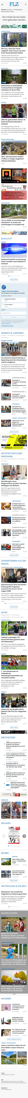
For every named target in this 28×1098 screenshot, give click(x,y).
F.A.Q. (2, 1089)
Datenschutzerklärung (5, 323)
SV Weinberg (15, 615)
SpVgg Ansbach (5, 615)
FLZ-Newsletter (17, 10)
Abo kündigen (20, 1081)
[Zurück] (4, 836)
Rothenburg (4, 338)
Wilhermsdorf (16, 541)
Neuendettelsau (5, 620)
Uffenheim (21, 459)
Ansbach (3, 102)
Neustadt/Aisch (5, 31)
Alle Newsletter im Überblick (7, 325)
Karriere (13, 1074)
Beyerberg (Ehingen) (6, 340)
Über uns (9, 1074)
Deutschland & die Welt (14, 886)
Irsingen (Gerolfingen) (7, 139)
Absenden (14, 317)
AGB (2, 1080)
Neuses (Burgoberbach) (7, 942)
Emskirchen (16, 761)
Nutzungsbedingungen (6, 1081)
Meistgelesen (8, 737)
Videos (4, 800)
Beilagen (6, 823)
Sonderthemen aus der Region (13, 562)
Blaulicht (6, 238)
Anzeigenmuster (7, 1089)
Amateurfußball (5, 617)
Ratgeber (6, 998)
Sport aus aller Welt (17, 617)
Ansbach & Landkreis (12, 333)
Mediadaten (4, 1088)
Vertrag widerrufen (22, 1082)
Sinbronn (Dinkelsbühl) (8, 969)
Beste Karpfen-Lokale (7, 11)
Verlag (2, 1073)
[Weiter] (24, 836)
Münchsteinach (18, 567)
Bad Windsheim (12, 459)
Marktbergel (5, 464)
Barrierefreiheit (4, 1082)
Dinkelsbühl (4, 68)
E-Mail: (3, 310)
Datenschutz (14, 1081)
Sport (4, 612)
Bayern (5, 853)
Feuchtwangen (5, 203)
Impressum (3, 1074)
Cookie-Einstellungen (13, 1082)
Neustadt (4, 459)
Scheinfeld (4, 461)
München (15, 856)
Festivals (9, 10)
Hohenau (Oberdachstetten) (12, 752)
